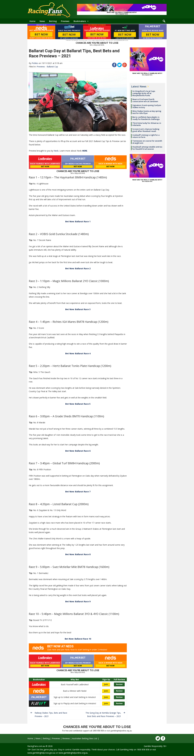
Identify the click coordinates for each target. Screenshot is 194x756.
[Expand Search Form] (164, 21)
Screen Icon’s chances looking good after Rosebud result (145, 130)
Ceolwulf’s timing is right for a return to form (145, 136)
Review (119, 684)
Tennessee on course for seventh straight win (147, 142)
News (42, 21)
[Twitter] (158, 738)
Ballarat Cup (52, 66)
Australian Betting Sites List (84, 738)
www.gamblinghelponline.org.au (73, 752)
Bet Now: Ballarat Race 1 (77, 221)
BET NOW (41, 34)
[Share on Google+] (124, 66)
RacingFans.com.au (36, 746)
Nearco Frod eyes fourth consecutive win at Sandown (145, 100)
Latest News (138, 86)
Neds (56, 150)
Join (106, 684)
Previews (65, 21)
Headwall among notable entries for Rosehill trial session (147, 148)
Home (32, 21)
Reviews (66, 738)
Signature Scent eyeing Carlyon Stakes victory (146, 106)
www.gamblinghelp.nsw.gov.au (41, 752)
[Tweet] (119, 66)
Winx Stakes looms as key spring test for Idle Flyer (146, 112)
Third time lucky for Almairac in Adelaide (146, 124)
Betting (53, 21)
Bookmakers (80, 21)
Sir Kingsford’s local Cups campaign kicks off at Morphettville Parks (143, 93)
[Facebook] (163, 738)
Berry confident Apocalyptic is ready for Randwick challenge (146, 118)
